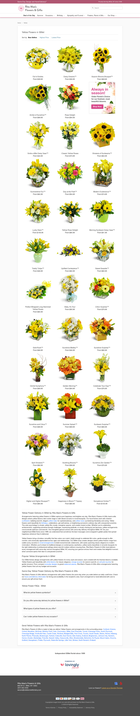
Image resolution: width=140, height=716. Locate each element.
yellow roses (80, 521)
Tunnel (84, 631)
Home (19, 23)
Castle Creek (51, 633)
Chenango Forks (94, 631)
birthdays (44, 523)
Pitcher (107, 633)
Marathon (31, 631)
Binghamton (93, 635)
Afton (71, 638)
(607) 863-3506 (23, 688)
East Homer (67, 635)
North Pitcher (26, 635)
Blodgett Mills (69, 633)
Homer (24, 638)
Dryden (30, 638)
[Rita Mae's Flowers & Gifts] (33, 8)
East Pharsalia (76, 631)
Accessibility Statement (76, 707)
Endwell (92, 640)
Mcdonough (44, 635)
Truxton (85, 633)
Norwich (111, 635)
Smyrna (113, 638)
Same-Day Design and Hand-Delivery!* (32, 1)
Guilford (24, 640)
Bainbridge (37, 638)
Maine (102, 633)
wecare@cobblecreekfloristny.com (29, 690)
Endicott (85, 635)
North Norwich (84, 640)
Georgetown (32, 640)
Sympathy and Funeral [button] (75, 15)
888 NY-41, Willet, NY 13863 (27, 686)
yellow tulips (52, 521)
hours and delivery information (35, 576)
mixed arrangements (46, 542)
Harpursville (64, 638)
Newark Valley (54, 638)
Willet (68, 631)
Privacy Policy (62, 707)
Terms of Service (50, 707)
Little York (68, 640)
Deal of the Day (29, 15)
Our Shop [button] (111, 15)
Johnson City (102, 635)
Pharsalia (35, 635)
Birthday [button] (60, 15)
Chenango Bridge (28, 633)
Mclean (75, 640)
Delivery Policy (90, 707)
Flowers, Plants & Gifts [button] (95, 15)
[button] (134, 706)
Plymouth (46, 640)
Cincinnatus (61, 631)
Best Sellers (32, 37)
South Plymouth (106, 631)
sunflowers (26, 521)
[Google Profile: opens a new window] (116, 683)
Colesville (58, 635)
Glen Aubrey (76, 635)
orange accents (76, 562)
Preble (40, 640)
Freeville (45, 638)
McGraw (38, 631)
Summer (40, 15)
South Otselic (94, 633)
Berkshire (87, 638)
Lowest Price (56, 37)
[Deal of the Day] (102, 98)
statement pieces (70, 564)
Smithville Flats (40, 633)
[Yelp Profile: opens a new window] (120, 683)
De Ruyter (95, 638)
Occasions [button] (49, 15)
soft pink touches (105, 562)
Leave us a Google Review (112, 688)
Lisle (54, 631)
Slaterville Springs (57, 640)
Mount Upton (104, 638)
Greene (112, 629)
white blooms (51, 562)
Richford (60, 633)
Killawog (114, 633)
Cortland (106, 629)
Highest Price (44, 37)
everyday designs (51, 564)
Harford (51, 635)
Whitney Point (47, 631)
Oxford (24, 631)
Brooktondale (78, 638)
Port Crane (78, 633)
